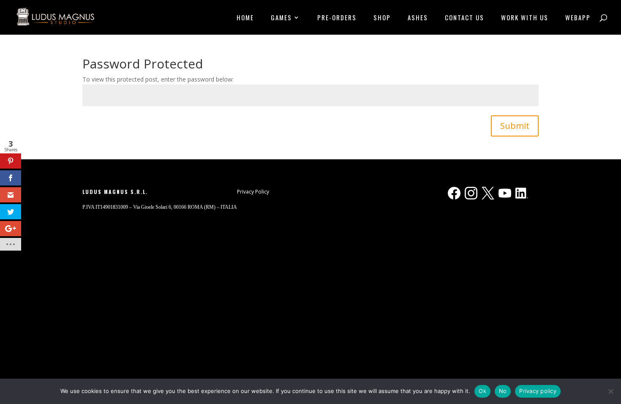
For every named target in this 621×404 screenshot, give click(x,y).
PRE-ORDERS (337, 18)
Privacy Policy (253, 191)
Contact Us (464, 18)
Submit (514, 125)
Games (281, 18)
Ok (482, 391)
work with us (524, 18)
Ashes (418, 18)
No (503, 391)
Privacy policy (537, 391)
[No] (610, 391)
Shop (382, 18)
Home (245, 18)
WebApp (578, 18)
